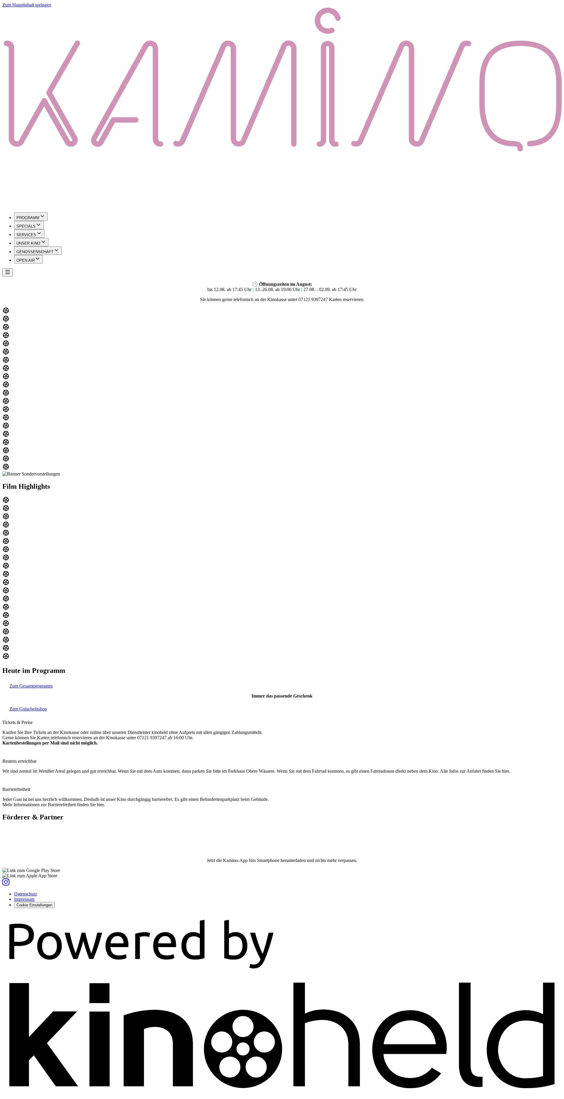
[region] (282, 389)
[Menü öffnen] (7, 272)
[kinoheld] (282, 1093)
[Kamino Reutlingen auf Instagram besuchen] (5, 883)
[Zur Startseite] (282, 108)
